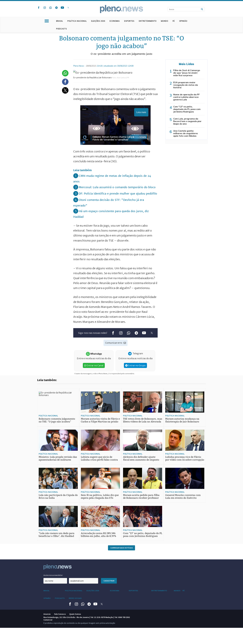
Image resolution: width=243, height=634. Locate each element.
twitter (68, 8)
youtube (62, 8)
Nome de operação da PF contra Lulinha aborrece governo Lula (186, 97)
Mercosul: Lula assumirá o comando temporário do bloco (117, 187)
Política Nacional (77, 21)
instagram (44, 8)
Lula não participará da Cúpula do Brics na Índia (58, 496)
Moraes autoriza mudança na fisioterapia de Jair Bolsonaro (182, 420)
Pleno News (121, 9)
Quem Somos (75, 614)
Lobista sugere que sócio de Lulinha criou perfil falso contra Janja (99, 460)
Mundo (164, 21)
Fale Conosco (60, 614)
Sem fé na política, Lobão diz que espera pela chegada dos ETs (100, 496)
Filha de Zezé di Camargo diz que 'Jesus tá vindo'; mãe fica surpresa (186, 73)
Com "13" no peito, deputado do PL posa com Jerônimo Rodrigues (187, 109)
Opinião (183, 21)
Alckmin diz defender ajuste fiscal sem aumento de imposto (141, 458)
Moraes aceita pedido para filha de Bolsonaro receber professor (141, 496)
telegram (56, 8)
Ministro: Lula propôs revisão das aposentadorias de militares (58, 458)
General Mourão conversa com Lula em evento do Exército (183, 496)
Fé (174, 21)
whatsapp (50, 8)
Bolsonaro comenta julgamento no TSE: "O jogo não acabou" (57, 420)
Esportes (129, 21)
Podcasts (61, 29)
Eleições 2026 (98, 21)
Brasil (59, 21)
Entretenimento (147, 21)
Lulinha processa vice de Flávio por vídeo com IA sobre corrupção (184, 458)
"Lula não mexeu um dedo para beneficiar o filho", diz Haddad (56, 535)
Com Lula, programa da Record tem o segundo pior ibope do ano (187, 121)
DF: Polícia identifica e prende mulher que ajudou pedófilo (118, 193)
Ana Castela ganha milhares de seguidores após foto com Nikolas (185, 133)
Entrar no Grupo (137, 365)
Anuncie (46, 614)
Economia (115, 21)
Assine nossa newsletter (53, 575)
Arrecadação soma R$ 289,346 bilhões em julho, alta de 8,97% (98, 535)
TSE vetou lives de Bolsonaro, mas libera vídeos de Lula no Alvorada (142, 420)
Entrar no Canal (94, 365)
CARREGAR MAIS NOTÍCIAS (121, 548)
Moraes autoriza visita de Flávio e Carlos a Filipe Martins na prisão (100, 420)
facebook (38, 8)
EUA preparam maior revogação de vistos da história (185, 85)
